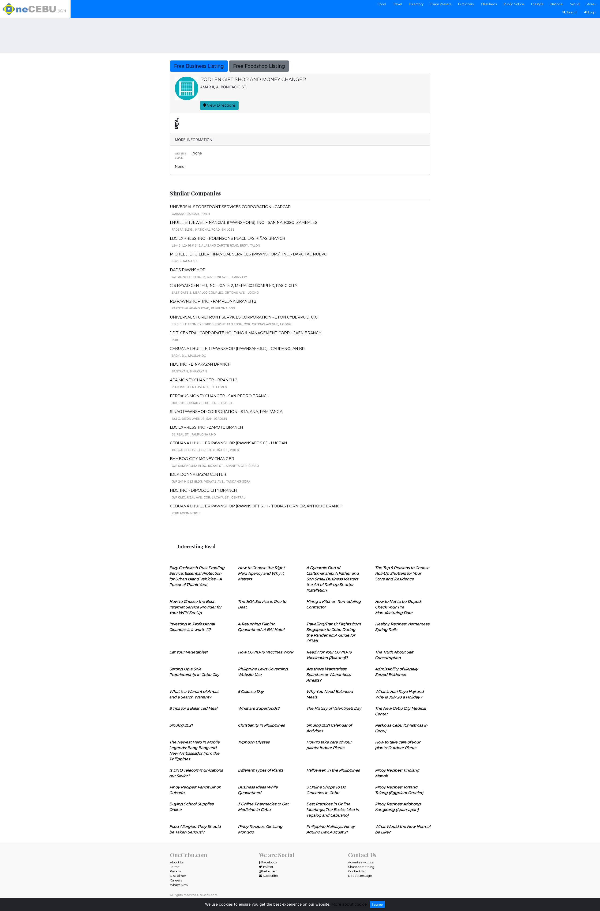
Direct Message (360, 875)
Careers (176, 880)
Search (571, 12)
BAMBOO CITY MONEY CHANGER (202, 459)
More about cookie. (349, 904)
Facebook (269, 862)
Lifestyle (537, 4)
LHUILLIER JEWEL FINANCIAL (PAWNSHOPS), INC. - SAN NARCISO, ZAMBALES (243, 222)
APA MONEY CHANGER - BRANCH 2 (203, 380)
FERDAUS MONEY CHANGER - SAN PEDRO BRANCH (220, 396)
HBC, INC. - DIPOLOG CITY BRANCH (203, 490)
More (590, 4)
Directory (416, 4)
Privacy (175, 871)
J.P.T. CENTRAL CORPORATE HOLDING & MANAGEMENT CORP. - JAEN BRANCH (246, 333)
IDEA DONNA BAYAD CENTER (198, 474)
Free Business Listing (199, 66)
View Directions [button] (221, 105)
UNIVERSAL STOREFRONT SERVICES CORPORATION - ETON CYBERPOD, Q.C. (244, 317)
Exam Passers (441, 4)
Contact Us (356, 871)
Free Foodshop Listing (259, 66)
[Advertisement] (300, 34)
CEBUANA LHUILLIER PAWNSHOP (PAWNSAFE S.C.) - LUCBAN (228, 443)
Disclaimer (178, 875)
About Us (177, 862)
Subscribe (270, 875)
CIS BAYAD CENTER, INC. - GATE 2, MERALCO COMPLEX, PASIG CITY (233, 285)
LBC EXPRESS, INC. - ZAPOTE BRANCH (206, 427)
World (574, 4)
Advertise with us (361, 862)
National (557, 4)
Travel (397, 4)
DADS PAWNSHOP (188, 270)
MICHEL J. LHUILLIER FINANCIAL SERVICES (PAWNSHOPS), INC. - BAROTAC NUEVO (248, 254)
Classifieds (489, 4)
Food (382, 4)
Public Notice (514, 4)
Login (591, 12)
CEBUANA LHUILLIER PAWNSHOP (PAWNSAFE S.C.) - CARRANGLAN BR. (237, 348)
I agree (377, 904)
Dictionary (466, 4)
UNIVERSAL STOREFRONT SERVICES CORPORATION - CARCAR (230, 207)
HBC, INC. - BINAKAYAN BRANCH (200, 364)
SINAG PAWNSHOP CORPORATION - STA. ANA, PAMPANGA (226, 411)
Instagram (269, 871)
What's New (179, 885)
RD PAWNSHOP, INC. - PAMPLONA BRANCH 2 (213, 301)
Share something (361, 867)
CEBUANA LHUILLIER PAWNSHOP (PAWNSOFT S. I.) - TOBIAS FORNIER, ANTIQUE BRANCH (256, 506)
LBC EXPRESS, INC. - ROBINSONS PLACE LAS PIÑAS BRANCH (227, 238)
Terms (174, 867)
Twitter (267, 867)
